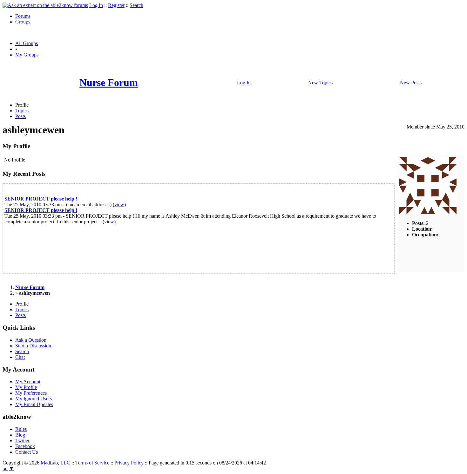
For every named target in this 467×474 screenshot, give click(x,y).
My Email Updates (34, 404)
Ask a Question (30, 340)
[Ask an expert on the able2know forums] (45, 5)
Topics (22, 110)
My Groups (26, 54)
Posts (20, 116)
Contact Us (26, 452)
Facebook (25, 446)
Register (116, 5)
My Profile (26, 387)
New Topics (320, 82)
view (119, 204)
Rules (21, 429)
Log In (96, 5)
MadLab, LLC (55, 462)
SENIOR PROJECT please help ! (40, 198)
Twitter (22, 440)
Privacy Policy (129, 462)
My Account (27, 381)
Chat (20, 357)
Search (136, 5)
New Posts (411, 82)
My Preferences (31, 393)
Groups (22, 21)
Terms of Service (92, 462)
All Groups (26, 43)
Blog (20, 435)
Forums (22, 16)
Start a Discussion (33, 345)
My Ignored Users (33, 398)
